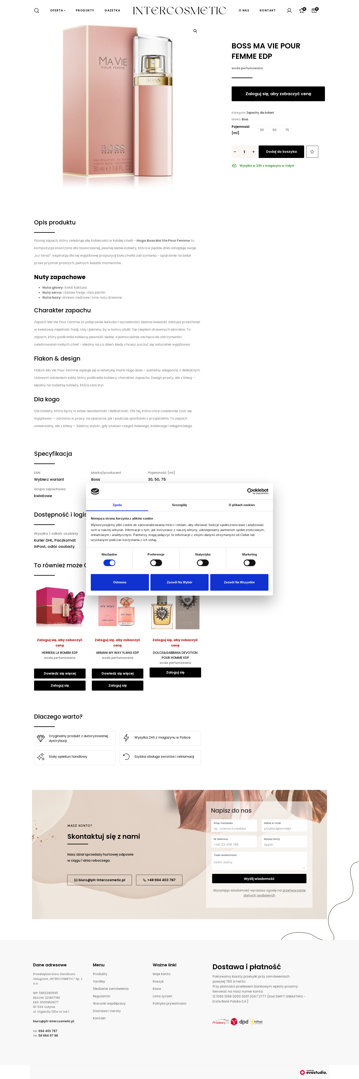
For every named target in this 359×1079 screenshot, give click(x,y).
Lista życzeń (162, 996)
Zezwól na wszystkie (239, 582)
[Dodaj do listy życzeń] (312, 152)
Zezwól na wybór (179, 582)
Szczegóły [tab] (179, 505)
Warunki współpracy (109, 1003)
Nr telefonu (221, 839)
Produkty (100, 974)
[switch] (156, 562)
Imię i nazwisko (223, 823)
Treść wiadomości (225, 855)
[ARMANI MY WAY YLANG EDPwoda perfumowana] (117, 607)
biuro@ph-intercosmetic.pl (53, 1021)
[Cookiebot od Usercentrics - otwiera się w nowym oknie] (250, 491)
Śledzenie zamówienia (111, 989)
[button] (195, 31)
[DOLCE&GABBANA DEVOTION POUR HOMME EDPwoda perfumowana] (175, 607)
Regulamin (101, 996)
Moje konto (161, 974)
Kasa (157, 989)
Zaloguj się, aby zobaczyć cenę (59, 643)
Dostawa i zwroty (107, 1011)
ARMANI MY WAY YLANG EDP (117, 655)
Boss (245, 119)
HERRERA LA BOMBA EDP (60, 655)
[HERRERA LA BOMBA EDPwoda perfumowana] (60, 607)
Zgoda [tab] (117, 505)
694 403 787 (47, 1031)
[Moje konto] (289, 11)
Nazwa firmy (272, 839)
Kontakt (99, 1018)
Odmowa (119, 582)
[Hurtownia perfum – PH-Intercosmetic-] (179, 10)
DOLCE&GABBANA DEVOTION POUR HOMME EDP (175, 657)
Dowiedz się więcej (60, 673)
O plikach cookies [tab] (242, 505)
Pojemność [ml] (241, 129)
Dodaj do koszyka (281, 151)
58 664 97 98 (48, 1035)
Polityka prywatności (169, 1003)
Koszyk (158, 981)
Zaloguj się (60, 685)
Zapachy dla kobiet (260, 113)
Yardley (99, 981)
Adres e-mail (272, 823)
